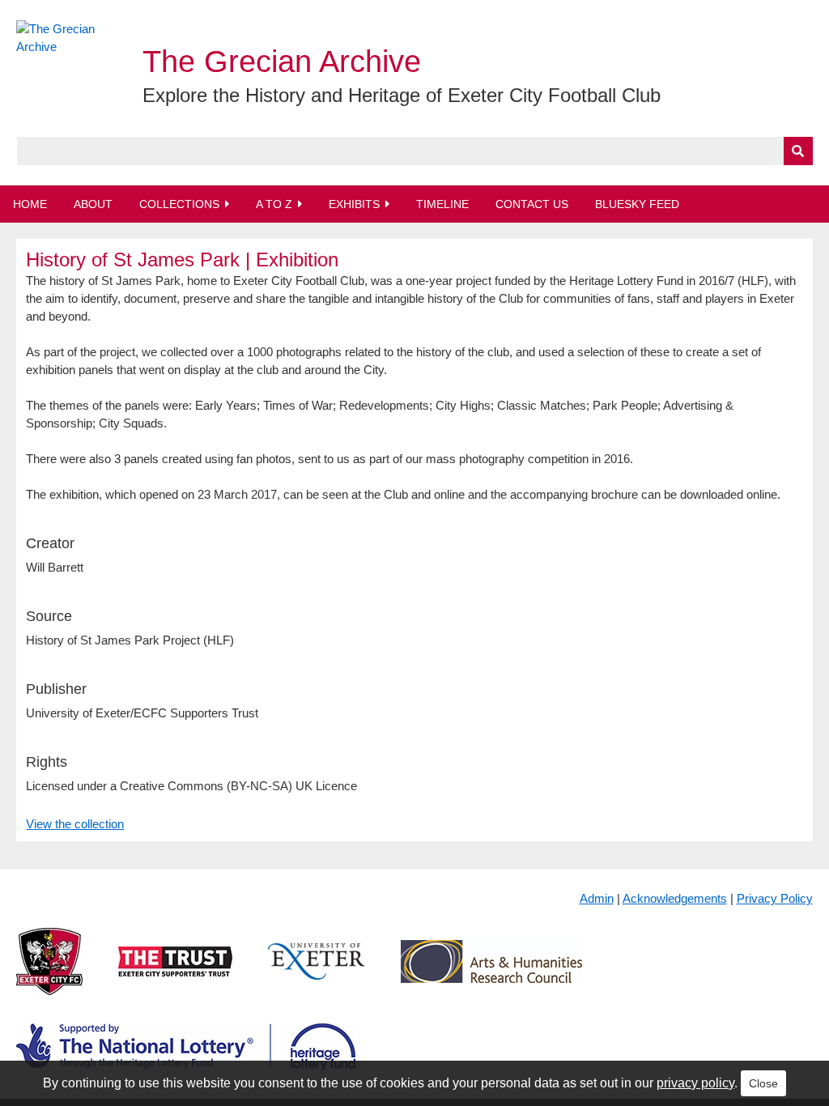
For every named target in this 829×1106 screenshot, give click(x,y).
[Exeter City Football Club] (49, 974)
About (93, 204)
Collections (179, 204)
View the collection (75, 824)
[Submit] (798, 151)
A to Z (274, 204)
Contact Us (531, 204)
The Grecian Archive (281, 62)
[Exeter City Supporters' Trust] (175, 974)
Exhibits (354, 204)
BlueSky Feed (637, 204)
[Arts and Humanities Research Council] (491, 974)
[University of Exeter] (316, 974)
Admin (597, 898)
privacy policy (695, 1083)
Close (763, 1083)
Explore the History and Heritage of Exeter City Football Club (401, 95)
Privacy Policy (775, 898)
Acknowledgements (675, 898)
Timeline (442, 204)
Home (30, 204)
